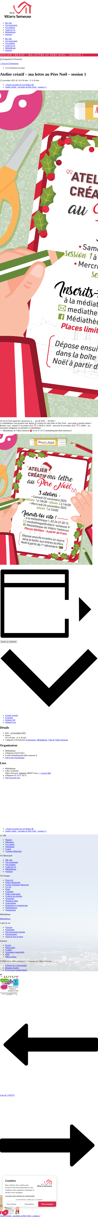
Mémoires (10, 842)
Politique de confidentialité (16, 965)
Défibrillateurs (11, 908)
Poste (8, 889)
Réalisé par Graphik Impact (16, 970)
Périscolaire (10, 947)
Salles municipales (13, 894)
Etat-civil (9, 880)
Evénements (31, 740)
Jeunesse (8, 50)
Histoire (9, 840)
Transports (10, 898)
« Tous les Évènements (9, 63)
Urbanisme (10, 930)
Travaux (9, 927)
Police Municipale (13, 882)
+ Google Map (45, 773)
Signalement (11, 910)
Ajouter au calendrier (8, 642)
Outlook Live (10, 722)
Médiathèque (10, 48)
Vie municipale (11, 41)
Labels (8, 849)
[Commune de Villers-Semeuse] (18, 18)
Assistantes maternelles (15, 952)
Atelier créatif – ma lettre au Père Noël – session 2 (26, 87)
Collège (9, 950)
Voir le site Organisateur (14, 758)
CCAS (8, 887)
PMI (7, 954)
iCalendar (9, 718)
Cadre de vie (10, 46)
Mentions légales (12, 968)
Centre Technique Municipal (17, 885)
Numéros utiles (12, 901)
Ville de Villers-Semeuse (58, 740)
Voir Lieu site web (12, 778)
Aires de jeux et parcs (14, 937)
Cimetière (10, 892)
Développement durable (15, 932)
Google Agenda (11, 715)
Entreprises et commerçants (17, 905)
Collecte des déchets (14, 896)
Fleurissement (11, 934)
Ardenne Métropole (14, 851)
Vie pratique (10, 43)
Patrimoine (10, 847)
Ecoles (8, 945)
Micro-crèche (11, 957)
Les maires (10, 844)
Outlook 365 (10, 720)
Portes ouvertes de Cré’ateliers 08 (19, 85)
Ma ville (8, 39)
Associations (11, 903)
